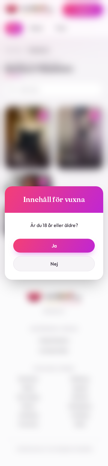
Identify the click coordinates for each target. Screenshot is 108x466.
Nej (54, 264)
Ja (54, 246)
